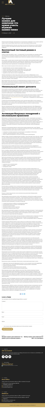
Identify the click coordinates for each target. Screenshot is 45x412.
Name (3, 312)
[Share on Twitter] (22, 294)
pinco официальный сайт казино (16, 97)
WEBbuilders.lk (33, 405)
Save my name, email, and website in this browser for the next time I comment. (18, 326)
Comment (4, 301)
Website (3, 321)
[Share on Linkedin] (24, 294)
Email (3, 316)
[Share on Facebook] (20, 294)
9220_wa (7, 16)
